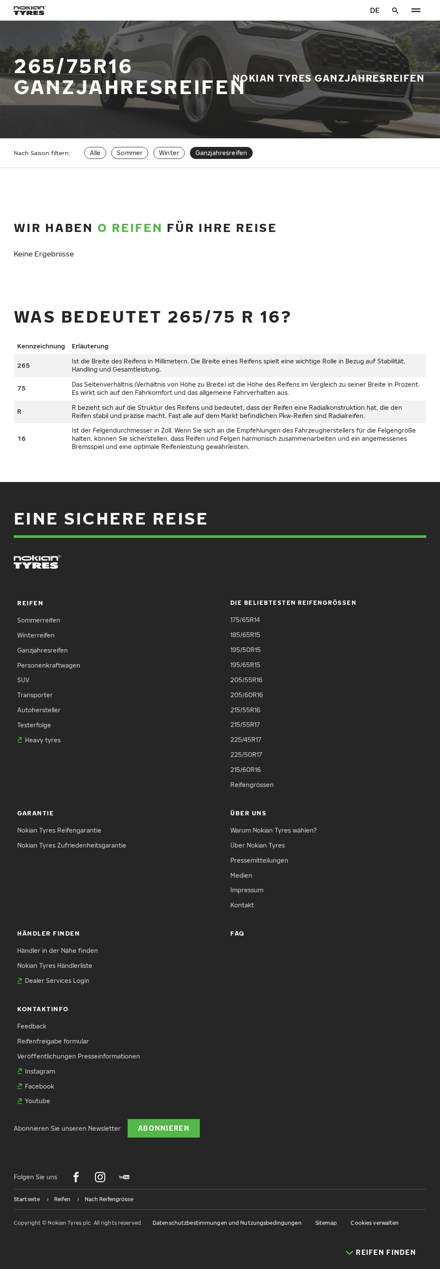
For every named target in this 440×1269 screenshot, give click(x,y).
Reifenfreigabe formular (53, 1041)
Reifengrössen (252, 784)
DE (375, 10)
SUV (23, 679)
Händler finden (48, 933)
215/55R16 (245, 710)
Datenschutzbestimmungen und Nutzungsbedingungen (227, 1223)
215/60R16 (245, 769)
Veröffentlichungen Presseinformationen (78, 1056)
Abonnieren (163, 1128)
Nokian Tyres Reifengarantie (59, 830)
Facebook (39, 1086)
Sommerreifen (38, 620)
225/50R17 (246, 754)
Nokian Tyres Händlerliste (54, 965)
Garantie (35, 813)
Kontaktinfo (43, 1009)
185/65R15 (245, 634)
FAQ (237, 933)
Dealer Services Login (57, 980)
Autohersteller (39, 710)
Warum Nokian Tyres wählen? (273, 830)
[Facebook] (76, 1177)
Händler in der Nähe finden (57, 950)
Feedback (31, 1026)
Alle (95, 152)
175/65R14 (245, 619)
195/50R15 (245, 649)
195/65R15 (245, 664)
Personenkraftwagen (48, 665)
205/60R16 (246, 695)
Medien (241, 875)
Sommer (130, 152)
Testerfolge (34, 725)
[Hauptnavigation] (416, 10)
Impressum (246, 890)
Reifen (30, 603)
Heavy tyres (43, 740)
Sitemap (326, 1223)
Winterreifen (36, 635)
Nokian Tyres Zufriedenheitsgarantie (71, 845)
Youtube (37, 1100)
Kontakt (242, 905)
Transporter (35, 695)
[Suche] (395, 10)
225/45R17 (245, 739)
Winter (169, 152)
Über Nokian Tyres (257, 845)
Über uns (248, 813)
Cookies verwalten (375, 1223)
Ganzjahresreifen (42, 650)
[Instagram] (100, 1177)
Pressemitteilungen (259, 860)
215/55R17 (245, 724)
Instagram (40, 1071)
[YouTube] (124, 1177)
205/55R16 (246, 679)
